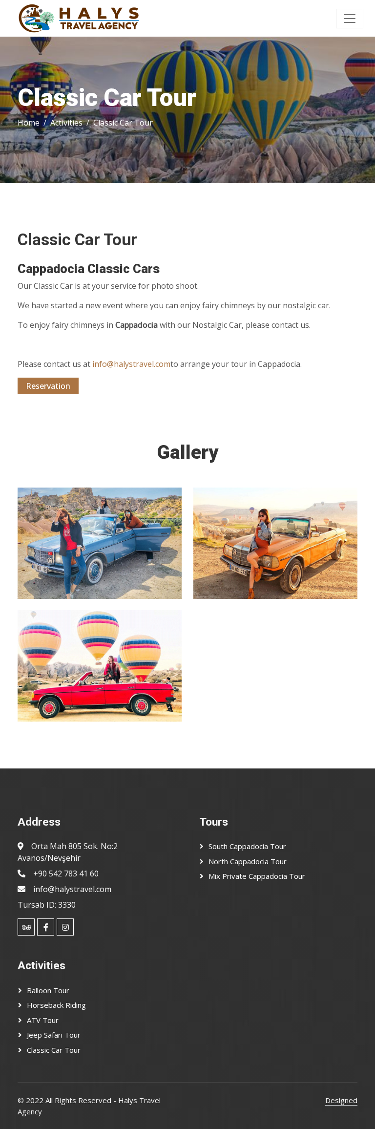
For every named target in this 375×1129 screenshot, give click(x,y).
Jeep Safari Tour (54, 1035)
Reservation (48, 386)
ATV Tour (43, 1020)
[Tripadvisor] (26, 927)
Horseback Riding (56, 1005)
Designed (341, 1100)
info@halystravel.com (131, 364)
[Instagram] (65, 927)
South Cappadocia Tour (247, 846)
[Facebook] (45, 927)
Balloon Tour (48, 990)
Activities (66, 122)
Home (29, 122)
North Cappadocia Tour (247, 861)
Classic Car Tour (54, 1050)
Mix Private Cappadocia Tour (256, 876)
